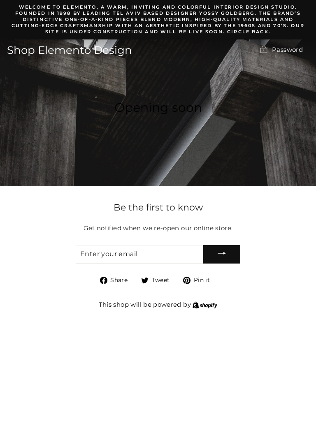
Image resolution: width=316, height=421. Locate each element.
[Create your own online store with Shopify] (205, 304)
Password (287, 49)
